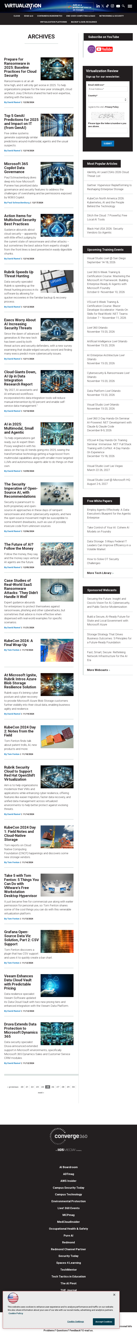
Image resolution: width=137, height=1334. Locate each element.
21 (27, 1087)
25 (47, 1087)
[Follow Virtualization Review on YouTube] (118, 6)
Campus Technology (68, 1194)
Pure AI (68, 1235)
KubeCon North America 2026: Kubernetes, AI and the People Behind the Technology (105, 202)
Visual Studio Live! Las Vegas (105, 466)
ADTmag (68, 1174)
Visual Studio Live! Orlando (103, 404)
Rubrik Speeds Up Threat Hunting (18, 274)
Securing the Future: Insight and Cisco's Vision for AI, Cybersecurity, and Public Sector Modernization (108, 602)
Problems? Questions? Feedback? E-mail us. (68, 1330)
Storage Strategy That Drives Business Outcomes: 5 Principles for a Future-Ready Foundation (109, 638)
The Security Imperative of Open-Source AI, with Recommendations (21, 490)
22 (32, 1087)
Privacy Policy (111, 107)
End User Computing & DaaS (80, 16)
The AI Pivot (68, 1283)
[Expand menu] (130, 7)
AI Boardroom (68, 1167)
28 (63, 1087)
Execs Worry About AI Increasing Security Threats (20, 324)
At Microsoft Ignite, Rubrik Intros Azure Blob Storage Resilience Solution (20, 681)
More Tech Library (99, 573)
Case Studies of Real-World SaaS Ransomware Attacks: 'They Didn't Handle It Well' (21, 588)
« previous (12, 1087)
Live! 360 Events (69, 1208)
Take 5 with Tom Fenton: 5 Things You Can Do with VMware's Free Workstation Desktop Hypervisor (21, 885)
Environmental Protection (68, 1201)
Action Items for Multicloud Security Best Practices (20, 220)
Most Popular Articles (102, 163)
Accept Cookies (103, 1321)
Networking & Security (111, 16)
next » (41, 1092)
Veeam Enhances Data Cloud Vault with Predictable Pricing (18, 982)
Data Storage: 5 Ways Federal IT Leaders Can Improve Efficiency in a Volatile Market (109, 545)
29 (68, 1087)
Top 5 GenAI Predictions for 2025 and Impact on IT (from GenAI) (21, 122)
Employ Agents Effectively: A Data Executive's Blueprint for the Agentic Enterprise (109, 513)
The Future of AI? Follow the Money (18, 546)
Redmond (68, 1242)
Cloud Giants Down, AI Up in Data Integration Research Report (20, 378)
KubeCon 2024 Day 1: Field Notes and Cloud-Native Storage (20, 833)
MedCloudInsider (68, 1221)
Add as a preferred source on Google (82, 7)
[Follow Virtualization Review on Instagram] (112, 6)
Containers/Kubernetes (49, 16)
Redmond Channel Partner (68, 1249)
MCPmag (68, 1215)
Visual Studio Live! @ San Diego (106, 258)
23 (37, 1087)
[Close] (114, 1294)
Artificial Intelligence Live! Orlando (107, 341)
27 (57, 1087)
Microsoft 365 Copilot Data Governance (16, 168)
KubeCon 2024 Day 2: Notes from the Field (20, 731)
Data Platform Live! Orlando (104, 390)
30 (73, 1087)
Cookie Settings (75, 1321)
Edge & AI (28, 16)
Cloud (17, 16)
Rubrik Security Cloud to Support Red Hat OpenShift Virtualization (19, 773)
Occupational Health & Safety (68, 1228)
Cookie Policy (16, 1313)
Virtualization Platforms (53, 22)
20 (22, 1087)
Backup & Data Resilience (84, 22)
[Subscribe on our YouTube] (98, 52)
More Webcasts (97, 670)
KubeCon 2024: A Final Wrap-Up (18, 643)
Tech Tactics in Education (68, 1276)
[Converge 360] (68, 1137)
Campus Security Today (68, 1187)
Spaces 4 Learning (68, 1262)
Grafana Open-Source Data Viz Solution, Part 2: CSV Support (21, 938)
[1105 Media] (68, 1150)
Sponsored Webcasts (101, 590)
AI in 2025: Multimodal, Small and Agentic (19, 428)
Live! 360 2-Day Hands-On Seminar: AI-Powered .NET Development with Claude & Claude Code (109, 422)
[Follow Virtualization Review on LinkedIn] (98, 6)
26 (52, 1087)
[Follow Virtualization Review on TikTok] (107, 6)
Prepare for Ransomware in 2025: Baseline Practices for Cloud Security (20, 67)
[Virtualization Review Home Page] (24, 7)
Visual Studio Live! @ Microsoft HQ (108, 479)
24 (42, 1087)
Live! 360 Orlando (97, 327)
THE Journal (68, 1290)
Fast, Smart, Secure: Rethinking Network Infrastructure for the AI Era (107, 656)
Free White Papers (99, 501)
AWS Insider (68, 1180)
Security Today (68, 1256)
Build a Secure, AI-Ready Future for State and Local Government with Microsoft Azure (108, 620)
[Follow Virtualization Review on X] (102, 6)
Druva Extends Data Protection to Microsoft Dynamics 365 (21, 1030)
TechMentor (68, 1269)
